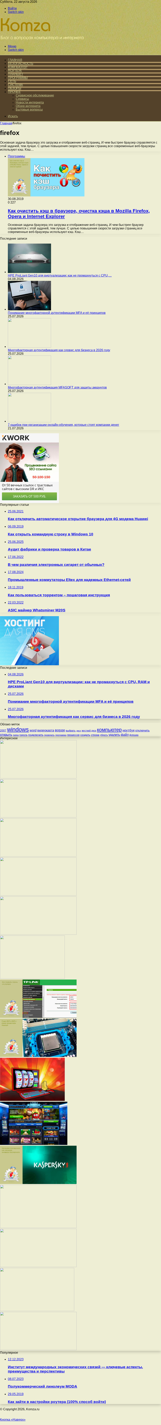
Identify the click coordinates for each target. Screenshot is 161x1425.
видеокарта (45, 730)
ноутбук (128, 730)
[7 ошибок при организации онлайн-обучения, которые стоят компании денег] (29, 421)
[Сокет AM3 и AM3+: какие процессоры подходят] (38, 1056)
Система (15, 84)
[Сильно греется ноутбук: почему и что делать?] (38, 933)
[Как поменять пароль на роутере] (38, 1016)
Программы (18, 77)
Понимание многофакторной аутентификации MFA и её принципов (57, 312)
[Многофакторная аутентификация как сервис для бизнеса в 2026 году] (29, 346)
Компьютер (17, 67)
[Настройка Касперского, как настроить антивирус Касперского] (38, 1183)
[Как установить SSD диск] (38, 816)
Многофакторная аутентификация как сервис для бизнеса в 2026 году (59, 350)
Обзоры (14, 88)
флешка (133, 735)
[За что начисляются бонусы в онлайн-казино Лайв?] (32, 977)
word (33, 730)
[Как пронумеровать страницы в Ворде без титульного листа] (38, 1266)
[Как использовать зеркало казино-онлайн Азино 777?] (37, 1310)
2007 (3, 730)
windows (18, 729)
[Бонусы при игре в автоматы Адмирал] (33, 1143)
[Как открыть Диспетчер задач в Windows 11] (38, 855)
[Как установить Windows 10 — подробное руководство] (38, 894)
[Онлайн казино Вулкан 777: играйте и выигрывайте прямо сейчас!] (32, 1100)
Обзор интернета (28, 106)
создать (85, 734)
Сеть (12, 81)
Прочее (14, 91)
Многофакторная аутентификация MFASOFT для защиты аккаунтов (57, 387)
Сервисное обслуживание (35, 95)
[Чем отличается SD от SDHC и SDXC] (38, 1349)
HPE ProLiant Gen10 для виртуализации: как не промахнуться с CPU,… (60, 275)
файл (125, 734)
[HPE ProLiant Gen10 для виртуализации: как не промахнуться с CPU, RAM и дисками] (29, 272)
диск (78, 730)
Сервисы (22, 99)
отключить (142, 730)
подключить (35, 734)
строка (95, 734)
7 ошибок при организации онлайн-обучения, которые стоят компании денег (63, 424)
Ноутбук (15, 70)
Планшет (15, 74)
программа (60, 735)
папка (16, 735)
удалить (114, 734)
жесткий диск (89, 730)
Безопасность (20, 63)
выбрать (71, 730)
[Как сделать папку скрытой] (38, 777)
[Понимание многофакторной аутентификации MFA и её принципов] (29, 309)
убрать (104, 735)
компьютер (109, 729)
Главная (6, 123)
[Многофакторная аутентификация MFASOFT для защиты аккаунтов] (29, 384)
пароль (23, 735)
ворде (60, 730)
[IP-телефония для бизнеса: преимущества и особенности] (38, 1227)
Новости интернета (30, 102)
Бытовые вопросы (29, 109)
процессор (73, 734)
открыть (6, 734)
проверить (49, 735)
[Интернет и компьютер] (43, 39)
